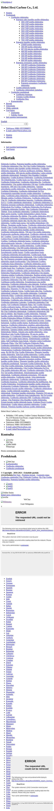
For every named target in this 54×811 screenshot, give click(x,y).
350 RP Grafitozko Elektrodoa (33, 69)
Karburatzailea (17, 101)
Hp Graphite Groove (17, 320)
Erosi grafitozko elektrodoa (19, 212)
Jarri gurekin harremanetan (16, 117)
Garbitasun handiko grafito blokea (32, 218)
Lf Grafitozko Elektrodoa (20, 336)
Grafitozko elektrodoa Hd (39, 386)
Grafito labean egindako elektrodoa (26, 404)
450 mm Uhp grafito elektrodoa (34, 307)
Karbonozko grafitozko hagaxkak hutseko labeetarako (22, 250)
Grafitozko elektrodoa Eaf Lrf (35, 316)
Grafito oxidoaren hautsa (11, 307)
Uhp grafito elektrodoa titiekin (19, 286)
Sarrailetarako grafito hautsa (12, 252)
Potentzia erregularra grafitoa (29, 359)
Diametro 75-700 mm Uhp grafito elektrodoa (28, 289)
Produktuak (10, 15)
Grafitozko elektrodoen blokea (40, 225)
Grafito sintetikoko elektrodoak (19, 202)
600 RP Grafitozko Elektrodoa (33, 81)
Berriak (9, 103)
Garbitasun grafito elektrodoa (12, 282)
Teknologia (10, 106)
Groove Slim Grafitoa (20, 236)
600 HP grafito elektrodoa (31, 60)
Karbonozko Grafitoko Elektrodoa (14, 386)
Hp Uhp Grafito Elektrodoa (34, 166)
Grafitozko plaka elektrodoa (17, 196)
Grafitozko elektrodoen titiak (40, 196)
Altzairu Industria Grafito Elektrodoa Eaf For (33, 277)
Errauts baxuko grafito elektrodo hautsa (16, 402)
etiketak (9, 137)
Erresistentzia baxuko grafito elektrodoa (16, 388)
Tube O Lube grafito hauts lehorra (14, 339)
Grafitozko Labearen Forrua (12, 291)
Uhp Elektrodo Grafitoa (36, 261)
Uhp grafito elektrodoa (28, 293)
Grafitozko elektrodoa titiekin (12, 232)
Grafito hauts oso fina (25, 180)
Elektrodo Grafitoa (8, 164)
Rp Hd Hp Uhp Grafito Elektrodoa (20, 352)
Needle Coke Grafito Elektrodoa (14, 227)
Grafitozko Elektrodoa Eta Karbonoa (36, 207)
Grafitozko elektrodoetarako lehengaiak (16, 257)
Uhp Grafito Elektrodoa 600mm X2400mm (26, 317)
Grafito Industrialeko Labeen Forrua (32, 214)
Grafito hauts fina (8, 268)
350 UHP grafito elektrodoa (32, 24)
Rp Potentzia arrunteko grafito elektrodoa (20, 259)
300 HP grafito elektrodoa (31, 47)
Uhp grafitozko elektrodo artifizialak (25, 298)
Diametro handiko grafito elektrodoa (34, 361)
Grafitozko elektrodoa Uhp (11, 166)
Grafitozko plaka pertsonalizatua (27, 270)
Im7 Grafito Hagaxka (41, 305)
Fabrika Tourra (17, 115)
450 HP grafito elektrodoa (31, 54)
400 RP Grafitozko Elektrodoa (33, 72)
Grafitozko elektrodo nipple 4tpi (13, 221)
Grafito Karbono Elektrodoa (22, 177)
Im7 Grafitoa (6, 236)
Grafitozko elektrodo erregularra (24, 375)
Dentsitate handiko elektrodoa (23, 393)
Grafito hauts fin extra (35, 320)
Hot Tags (16, 475)
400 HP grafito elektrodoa (31, 51)
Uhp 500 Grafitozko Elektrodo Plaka (29, 343)
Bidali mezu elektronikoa (11, 495)
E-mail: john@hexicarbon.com (18, 429)
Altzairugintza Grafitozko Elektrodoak (16, 350)
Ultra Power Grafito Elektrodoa (13, 327)
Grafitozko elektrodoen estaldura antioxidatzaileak (29, 325)
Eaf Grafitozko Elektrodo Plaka (19, 305)
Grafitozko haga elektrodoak (38, 280)
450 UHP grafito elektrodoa (32, 29)
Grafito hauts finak (38, 255)
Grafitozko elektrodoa (19, 17)
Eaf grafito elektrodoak (14, 373)
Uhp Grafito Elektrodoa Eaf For (36, 368)
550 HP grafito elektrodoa (31, 58)
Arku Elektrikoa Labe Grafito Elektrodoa (24, 333)
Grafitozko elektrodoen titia (12, 345)
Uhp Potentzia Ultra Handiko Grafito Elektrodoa (27, 400)
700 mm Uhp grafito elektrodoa (37, 232)
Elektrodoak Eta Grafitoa (11, 207)
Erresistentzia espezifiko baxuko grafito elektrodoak (31, 348)
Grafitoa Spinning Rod (40, 336)
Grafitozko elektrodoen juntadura (29, 90)
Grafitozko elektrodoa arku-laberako (24, 284)
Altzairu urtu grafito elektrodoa (30, 332)
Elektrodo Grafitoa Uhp (42, 300)
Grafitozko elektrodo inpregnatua (33, 379)
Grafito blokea (40, 246)
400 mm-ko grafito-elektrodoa (28, 173)
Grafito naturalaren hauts (34, 252)
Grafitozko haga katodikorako (28, 395)
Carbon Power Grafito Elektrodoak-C (16, 239)
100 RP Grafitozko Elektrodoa (33, 65)
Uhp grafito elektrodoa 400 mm (13, 370)
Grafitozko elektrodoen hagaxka (20, 200)
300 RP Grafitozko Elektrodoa (33, 67)
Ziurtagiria (15, 113)
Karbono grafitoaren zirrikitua (31, 171)
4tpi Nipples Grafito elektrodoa (26, 314)
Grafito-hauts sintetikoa (39, 236)
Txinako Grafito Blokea (25, 97)
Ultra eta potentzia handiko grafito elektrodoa (26, 230)
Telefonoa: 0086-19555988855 (18, 128)
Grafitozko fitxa (22, 99)
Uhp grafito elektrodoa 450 (39, 216)
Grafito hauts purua (18, 223)
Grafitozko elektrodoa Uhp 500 (13, 280)
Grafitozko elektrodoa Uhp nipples (35, 273)
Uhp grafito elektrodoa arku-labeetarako (34, 266)
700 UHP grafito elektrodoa (32, 40)
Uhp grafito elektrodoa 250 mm (25, 184)
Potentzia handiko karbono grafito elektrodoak (26, 407)
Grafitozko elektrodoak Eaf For (31, 191)
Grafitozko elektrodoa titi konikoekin (15, 255)
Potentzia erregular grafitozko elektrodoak (17, 205)
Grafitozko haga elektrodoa (12, 264)
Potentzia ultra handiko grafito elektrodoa (32, 20)
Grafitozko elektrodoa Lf (42, 202)
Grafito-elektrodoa (8, 248)
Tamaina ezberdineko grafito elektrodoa (22, 188)
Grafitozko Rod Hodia (10, 309)
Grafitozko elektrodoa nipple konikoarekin (24, 260)
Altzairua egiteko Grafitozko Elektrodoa (17, 275)
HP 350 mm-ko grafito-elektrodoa (34, 49)
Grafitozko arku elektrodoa (21, 300)
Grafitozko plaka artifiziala (19, 357)
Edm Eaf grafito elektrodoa (26, 354)
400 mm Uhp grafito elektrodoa (22, 187)
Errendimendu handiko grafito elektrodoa (33, 384)
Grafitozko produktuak (20, 92)
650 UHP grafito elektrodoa (32, 38)
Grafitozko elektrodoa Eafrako (13, 209)
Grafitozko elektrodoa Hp (31, 182)
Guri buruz (10, 110)
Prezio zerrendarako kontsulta (12, 451)
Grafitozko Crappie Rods (26, 268)
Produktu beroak (28, 475)
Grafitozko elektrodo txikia (41, 234)
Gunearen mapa (43, 475)
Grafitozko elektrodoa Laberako (13, 302)
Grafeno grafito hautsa (19, 323)
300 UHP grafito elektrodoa (32, 22)
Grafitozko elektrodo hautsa (20, 241)
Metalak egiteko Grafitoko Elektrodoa (16, 198)
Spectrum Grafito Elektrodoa (31, 364)
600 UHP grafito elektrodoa (32, 35)
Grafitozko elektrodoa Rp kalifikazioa (33, 382)
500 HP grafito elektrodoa (31, 56)
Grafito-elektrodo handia (26, 88)
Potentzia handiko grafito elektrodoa (30, 42)
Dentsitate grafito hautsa (17, 225)
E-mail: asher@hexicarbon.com (18, 131)
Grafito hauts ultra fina (33, 291)
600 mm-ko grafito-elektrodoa (22, 246)
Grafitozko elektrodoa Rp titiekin (14, 216)
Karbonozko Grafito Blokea (35, 366)
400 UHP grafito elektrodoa (32, 26)
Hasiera (9, 13)
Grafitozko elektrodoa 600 (20, 398)
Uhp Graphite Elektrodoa (36, 189)
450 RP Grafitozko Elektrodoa (33, 74)
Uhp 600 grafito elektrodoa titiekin (30, 248)
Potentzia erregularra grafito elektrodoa (31, 63)
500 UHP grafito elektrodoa (32, 31)
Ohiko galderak (12, 108)
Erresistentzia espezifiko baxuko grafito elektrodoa (21, 193)
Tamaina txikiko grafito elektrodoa (24, 329)
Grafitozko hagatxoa (24, 94)
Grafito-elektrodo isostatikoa (18, 391)
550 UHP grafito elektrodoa (32, 33)
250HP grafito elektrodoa (31, 44)
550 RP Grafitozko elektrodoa (33, 79)
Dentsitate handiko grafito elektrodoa (34, 309)
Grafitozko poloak (23, 377)
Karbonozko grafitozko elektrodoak (15, 234)
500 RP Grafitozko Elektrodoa (33, 76)
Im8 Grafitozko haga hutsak (17, 341)
